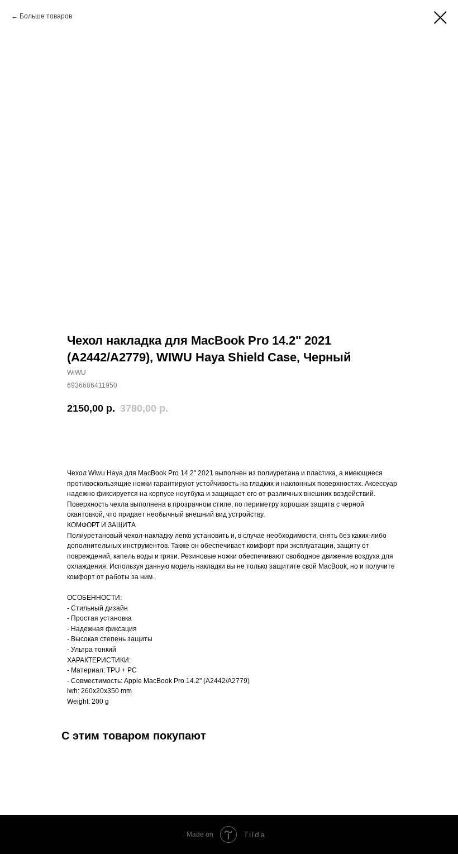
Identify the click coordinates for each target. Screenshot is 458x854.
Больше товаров (46, 16)
